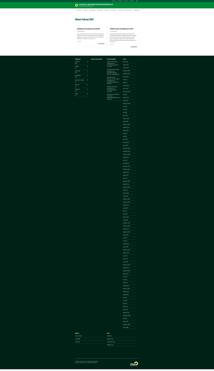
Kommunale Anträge (79, 80)
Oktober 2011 (126, 291)
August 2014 (126, 235)
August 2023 (126, 64)
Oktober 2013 (126, 252)
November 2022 (126, 70)
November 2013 (126, 250)
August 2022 (126, 76)
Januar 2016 (125, 196)
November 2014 (126, 226)
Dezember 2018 (126, 148)
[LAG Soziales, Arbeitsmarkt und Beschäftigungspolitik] (76, 5)
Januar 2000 (125, 327)
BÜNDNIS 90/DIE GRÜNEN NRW (86, 6)
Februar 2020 (126, 118)
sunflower (83, 362)
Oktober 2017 (126, 172)
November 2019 (126, 124)
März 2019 (125, 139)
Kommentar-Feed (111, 341)
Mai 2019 (125, 136)
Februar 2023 (126, 67)
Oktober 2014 (126, 229)
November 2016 (126, 181)
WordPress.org (110, 344)
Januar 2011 (125, 309)
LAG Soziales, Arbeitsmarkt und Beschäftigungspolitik (96, 4)
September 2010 (126, 315)
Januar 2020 (125, 121)
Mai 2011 (125, 303)
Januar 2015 (125, 220)
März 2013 (125, 258)
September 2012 (126, 270)
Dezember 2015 (126, 199)
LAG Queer (77, 341)
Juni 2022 (125, 79)
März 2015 (125, 214)
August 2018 (126, 157)
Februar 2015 (126, 217)
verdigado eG (94, 362)
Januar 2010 (125, 321)
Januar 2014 (125, 247)
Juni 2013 (125, 255)
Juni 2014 (125, 241)
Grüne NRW (77, 339)
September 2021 (126, 91)
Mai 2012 (125, 279)
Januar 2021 (125, 100)
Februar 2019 (126, 142)
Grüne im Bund (78, 336)
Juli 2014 (125, 238)
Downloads (77, 71)
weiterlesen (101, 43)
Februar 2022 (126, 85)
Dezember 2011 (126, 288)
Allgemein (77, 61)
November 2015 (126, 202)
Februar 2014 (126, 244)
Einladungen (79, 41)
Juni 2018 (125, 160)
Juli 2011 (125, 297)
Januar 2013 (125, 261)
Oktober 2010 (126, 312)
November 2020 (126, 103)
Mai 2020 (125, 112)
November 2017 (126, 169)
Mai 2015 (125, 211)
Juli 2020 (125, 106)
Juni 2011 (125, 300)
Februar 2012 (126, 285)
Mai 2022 (125, 82)
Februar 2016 (126, 193)
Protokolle (111, 44)
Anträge (77, 66)
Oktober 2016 (126, 184)
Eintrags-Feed (110, 339)
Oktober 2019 (126, 127)
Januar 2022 (125, 88)
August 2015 (126, 208)
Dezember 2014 (126, 223)
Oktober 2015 (126, 205)
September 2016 (126, 187)
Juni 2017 (125, 178)
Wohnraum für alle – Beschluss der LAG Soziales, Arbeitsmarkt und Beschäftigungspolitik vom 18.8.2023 (113, 80)
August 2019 (126, 130)
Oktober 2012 (126, 267)
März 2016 (125, 190)
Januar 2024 (125, 61)
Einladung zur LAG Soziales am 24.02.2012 (88, 29)
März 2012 (125, 282)
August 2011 (126, 294)
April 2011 (125, 306)
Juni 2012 (125, 276)
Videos (76, 93)
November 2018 (126, 151)
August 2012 (126, 273)
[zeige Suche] (137, 1)
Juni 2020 (125, 109)
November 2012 (126, 264)
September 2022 (126, 73)
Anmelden (109, 336)
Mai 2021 (125, 94)
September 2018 (126, 154)
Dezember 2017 (126, 166)
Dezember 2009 (126, 324)
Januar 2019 (125, 145)
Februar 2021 (126, 97)
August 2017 (126, 175)
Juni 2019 (125, 133)
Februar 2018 (126, 163)
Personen (77, 84)
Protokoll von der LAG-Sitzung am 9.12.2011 (121, 29)
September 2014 (126, 232)
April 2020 (125, 115)
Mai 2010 (125, 318)
